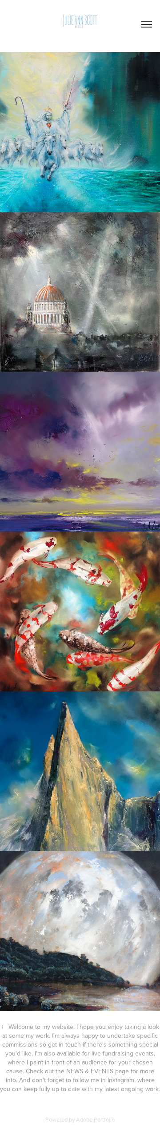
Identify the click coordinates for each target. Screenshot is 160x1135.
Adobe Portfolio (95, 1119)
